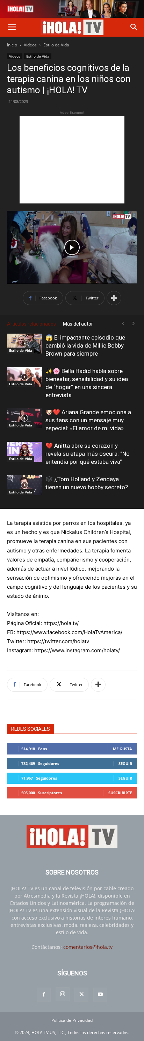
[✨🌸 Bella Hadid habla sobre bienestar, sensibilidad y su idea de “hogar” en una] (24, 377)
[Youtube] (100, 995)
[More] (114, 298)
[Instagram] (63, 994)
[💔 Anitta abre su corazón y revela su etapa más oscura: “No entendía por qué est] (24, 451)
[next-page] (133, 323)
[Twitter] (81, 995)
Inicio (12, 45)
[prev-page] (123, 323)
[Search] (134, 27)
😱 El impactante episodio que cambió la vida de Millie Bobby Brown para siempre (85, 345)
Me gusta (122, 748)
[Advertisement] (72, 159)
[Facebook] (44, 995)
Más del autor (78, 324)
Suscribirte (120, 792)
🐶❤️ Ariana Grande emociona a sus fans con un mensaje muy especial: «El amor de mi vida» (88, 420)
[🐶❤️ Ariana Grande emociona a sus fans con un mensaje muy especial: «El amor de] (24, 418)
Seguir (125, 763)
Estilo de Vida (56, 45)
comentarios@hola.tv (88, 947)
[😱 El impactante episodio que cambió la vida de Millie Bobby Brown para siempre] (24, 343)
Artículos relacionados (31, 324)
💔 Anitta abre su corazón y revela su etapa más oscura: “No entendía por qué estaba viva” (87, 453)
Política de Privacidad (72, 1020)
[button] (12, 27)
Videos (30, 45)
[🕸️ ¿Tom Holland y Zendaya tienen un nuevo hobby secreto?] (24, 485)
